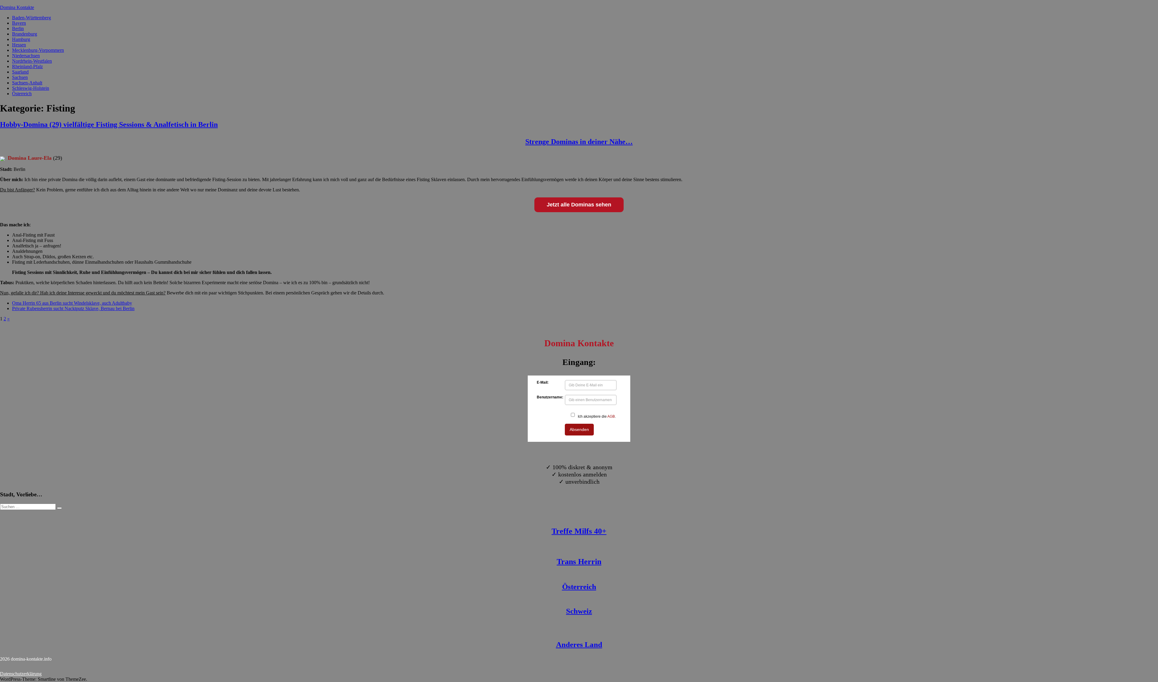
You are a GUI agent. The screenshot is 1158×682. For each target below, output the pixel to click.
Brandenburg (24, 33)
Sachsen (20, 77)
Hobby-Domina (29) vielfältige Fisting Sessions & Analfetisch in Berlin (109, 124)
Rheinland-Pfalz (27, 66)
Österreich (22, 93)
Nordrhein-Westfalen (32, 61)
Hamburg (21, 39)
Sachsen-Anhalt (27, 82)
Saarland (20, 71)
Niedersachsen (26, 55)
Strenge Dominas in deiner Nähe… (579, 142)
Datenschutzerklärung (21, 673)
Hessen (19, 44)
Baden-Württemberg (31, 17)
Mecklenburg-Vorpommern (38, 50)
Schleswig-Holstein (30, 88)
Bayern (19, 23)
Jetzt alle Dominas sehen (579, 205)
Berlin (18, 28)
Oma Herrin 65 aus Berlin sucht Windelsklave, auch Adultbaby (72, 303)
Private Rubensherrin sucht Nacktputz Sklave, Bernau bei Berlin (73, 308)
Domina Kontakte (17, 7)
